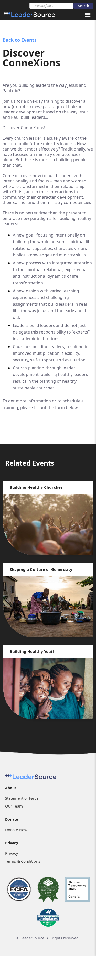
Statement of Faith (21, 798)
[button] (87, 14)
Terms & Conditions (22, 861)
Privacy (11, 853)
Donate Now (16, 829)
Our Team (14, 806)
